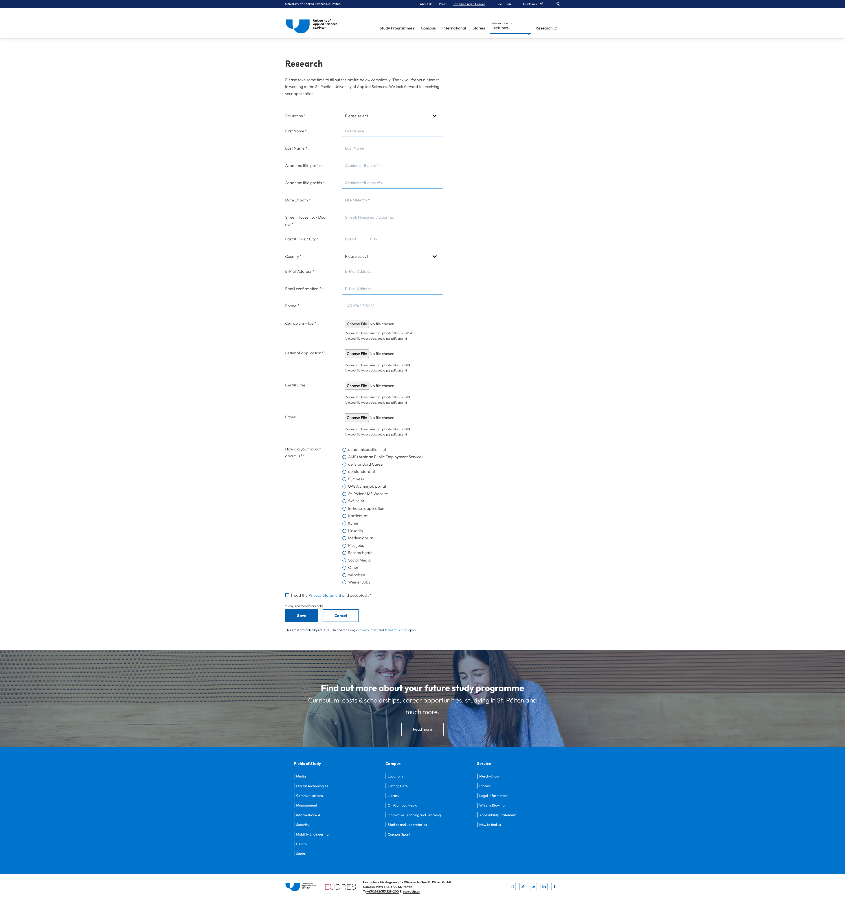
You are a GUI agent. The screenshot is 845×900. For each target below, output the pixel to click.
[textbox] (392, 131)
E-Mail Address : (300, 271)
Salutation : (296, 115)
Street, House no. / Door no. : (306, 221)
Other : (291, 416)
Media (301, 776)
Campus (428, 28)
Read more (422, 729)
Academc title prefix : (303, 165)
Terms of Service (396, 630)
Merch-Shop (489, 776)
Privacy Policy (368, 630)
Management (306, 805)
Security (302, 824)
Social (301, 853)
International (454, 28)
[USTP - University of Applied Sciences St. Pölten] (312, 23)
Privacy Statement (325, 595)
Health (301, 844)
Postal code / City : (303, 238)
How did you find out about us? (303, 452)
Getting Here (398, 786)
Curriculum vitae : (301, 323)
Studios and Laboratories (407, 824)
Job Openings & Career (469, 4)
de (500, 4)
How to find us (490, 824)
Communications (309, 795)
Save (301, 615)
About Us (426, 4)
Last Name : (297, 148)
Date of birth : (299, 200)
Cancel (340, 615)
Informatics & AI (308, 815)
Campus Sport (399, 834)
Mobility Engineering (312, 834)
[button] (392, 324)
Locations (395, 776)
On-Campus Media (402, 805)
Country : (294, 256)
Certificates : (296, 385)
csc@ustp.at (411, 891)
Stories (478, 28)
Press (442, 4)
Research (544, 28)
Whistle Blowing (492, 805)
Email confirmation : (304, 288)
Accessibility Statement (497, 815)
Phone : (293, 305)
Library (393, 795)
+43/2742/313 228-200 (382, 891)
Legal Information (493, 795)
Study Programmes (397, 28)
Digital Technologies (312, 786)
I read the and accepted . (331, 595)
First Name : (297, 131)
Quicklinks (530, 4)
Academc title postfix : (304, 182)
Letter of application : (305, 352)
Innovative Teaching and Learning (414, 815)
